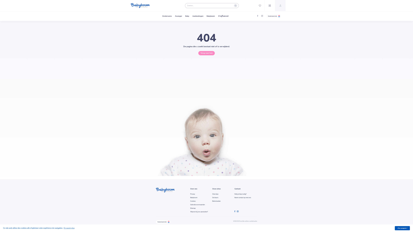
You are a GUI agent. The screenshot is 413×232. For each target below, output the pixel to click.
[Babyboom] (140, 5)
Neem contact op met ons (242, 198)
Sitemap (193, 208)
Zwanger (178, 16)
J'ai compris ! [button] (402, 228)
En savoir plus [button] (69, 228)
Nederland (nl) (272, 16)
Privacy (192, 194)
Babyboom (211, 16)
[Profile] (280, 5)
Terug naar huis (206, 53)
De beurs (215, 198)
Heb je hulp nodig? (240, 194)
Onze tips (215, 194)
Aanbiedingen (197, 16)
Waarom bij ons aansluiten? (199, 212)
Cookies (193, 201)
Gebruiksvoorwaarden (197, 205)
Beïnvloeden (216, 201)
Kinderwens (167, 16)
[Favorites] (260, 5)
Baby (187, 16)
